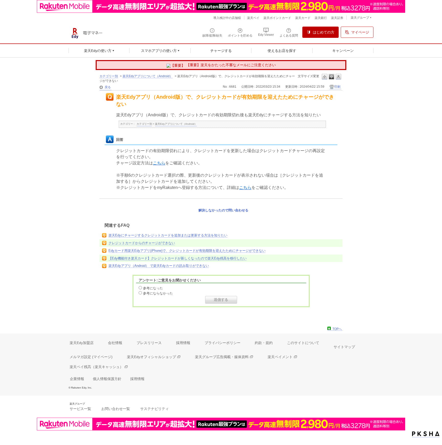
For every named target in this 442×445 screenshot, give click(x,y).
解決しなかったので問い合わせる (223, 210)
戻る (108, 87)
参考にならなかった (158, 293)
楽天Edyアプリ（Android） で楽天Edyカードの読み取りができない (158, 266)
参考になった (153, 288)
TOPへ (337, 329)
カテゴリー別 (109, 76)
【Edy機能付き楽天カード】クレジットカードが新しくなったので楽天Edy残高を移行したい (177, 258)
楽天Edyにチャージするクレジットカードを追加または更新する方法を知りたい (167, 235)
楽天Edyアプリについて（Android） (148, 76)
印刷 (337, 86)
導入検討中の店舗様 (227, 18)
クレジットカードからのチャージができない (141, 243)
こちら (159, 163)
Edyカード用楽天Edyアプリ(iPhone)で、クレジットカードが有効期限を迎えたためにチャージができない (187, 251)
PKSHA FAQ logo (425, 433)
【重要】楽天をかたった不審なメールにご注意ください (231, 65)
